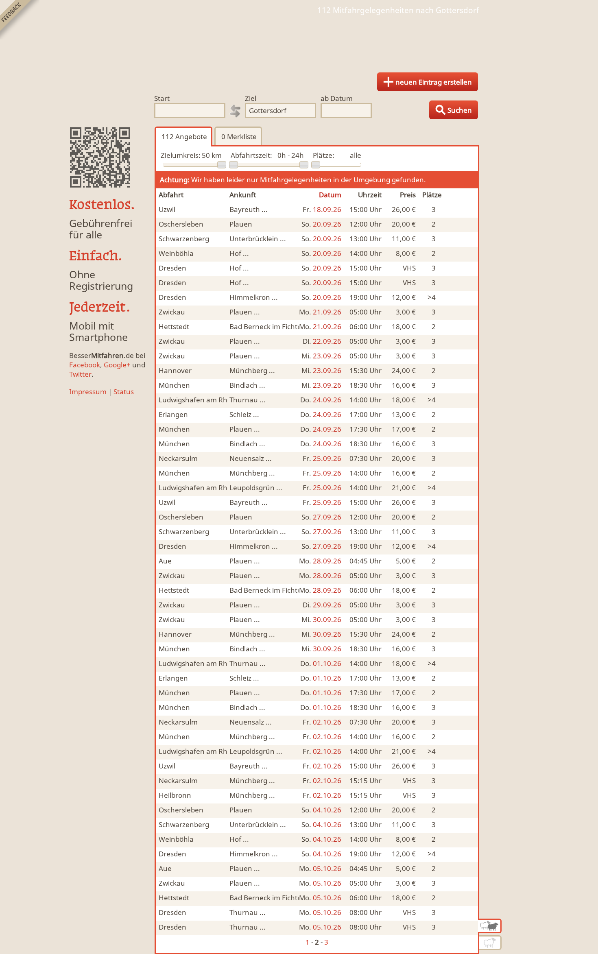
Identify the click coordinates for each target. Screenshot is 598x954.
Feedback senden (19, 19)
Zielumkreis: (181, 155)
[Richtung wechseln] (235, 111)
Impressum (88, 391)
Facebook (84, 364)
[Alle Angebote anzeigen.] (490, 926)
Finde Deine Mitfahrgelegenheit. (299, 40)
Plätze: (323, 155)
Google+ (117, 364)
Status (123, 391)
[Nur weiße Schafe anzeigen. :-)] (490, 942)
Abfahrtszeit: (251, 155)
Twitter (80, 374)
